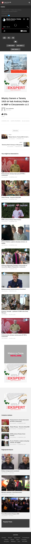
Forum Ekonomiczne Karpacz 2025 (10, 513)
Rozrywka (6, 541)
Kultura (6, 539)
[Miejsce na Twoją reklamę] (15, 363)
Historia (10, 537)
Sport (17, 539)
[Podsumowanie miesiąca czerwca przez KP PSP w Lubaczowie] (15, 326)
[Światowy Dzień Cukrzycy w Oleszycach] (15, 146)
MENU (3, 6)
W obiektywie (25, 537)
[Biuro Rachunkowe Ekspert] (15, 411)
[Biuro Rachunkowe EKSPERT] (15, 91)
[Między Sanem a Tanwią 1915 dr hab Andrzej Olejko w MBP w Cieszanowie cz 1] (15, 138)
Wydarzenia (17, 537)
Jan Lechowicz (10, 108)
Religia (12, 539)
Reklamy (13, 541)
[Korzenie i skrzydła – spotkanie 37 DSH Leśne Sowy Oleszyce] (15, 302)
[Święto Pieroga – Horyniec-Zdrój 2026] (15, 188)
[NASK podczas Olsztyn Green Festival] (15, 210)
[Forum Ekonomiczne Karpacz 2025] (15, 504)
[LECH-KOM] (15, 72)
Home (3, 9)
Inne (19, 541)
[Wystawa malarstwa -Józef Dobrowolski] (15, 483)
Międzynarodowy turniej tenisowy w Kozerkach (14, 289)
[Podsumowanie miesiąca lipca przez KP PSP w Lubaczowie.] (15, 164)
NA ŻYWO (24, 541)
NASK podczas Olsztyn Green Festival (11, 219)
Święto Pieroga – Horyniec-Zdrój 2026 (11, 197)
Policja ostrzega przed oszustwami (10, 471)
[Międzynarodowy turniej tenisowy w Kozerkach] (15, 280)
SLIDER (7, 9)
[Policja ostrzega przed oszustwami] (15, 461)
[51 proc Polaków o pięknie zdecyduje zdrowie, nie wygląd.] (15, 232)
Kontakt (4, 537)
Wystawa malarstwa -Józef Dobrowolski (12, 492)
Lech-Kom (15, 534)
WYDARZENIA (17, 120)
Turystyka (23, 539)
